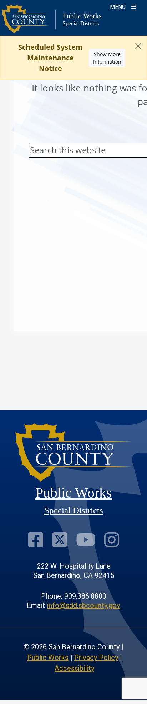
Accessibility (74, 668)
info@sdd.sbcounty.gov (83, 605)
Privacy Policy (96, 657)
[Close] (138, 46)
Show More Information (107, 58)
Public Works (48, 657)
